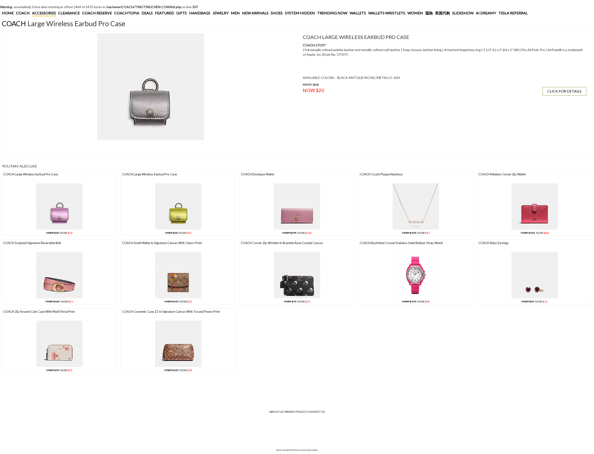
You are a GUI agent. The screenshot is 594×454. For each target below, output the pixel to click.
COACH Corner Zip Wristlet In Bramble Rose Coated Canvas (282, 243)
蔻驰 (429, 13)
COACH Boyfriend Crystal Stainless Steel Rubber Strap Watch (401, 243)
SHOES (277, 13)
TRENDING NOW (332, 13)
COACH (23, 13)
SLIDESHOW (463, 13)
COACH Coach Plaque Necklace (381, 174)
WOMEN (415, 13)
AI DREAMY (486, 13)
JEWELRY (221, 13)
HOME (8, 13)
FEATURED (164, 13)
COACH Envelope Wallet (257, 174)
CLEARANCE (69, 13)
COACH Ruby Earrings (493, 243)
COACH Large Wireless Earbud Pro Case (30, 174)
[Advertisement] (89, 149)
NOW (59, 233)
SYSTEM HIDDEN (300, 13)
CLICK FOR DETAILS (564, 91)
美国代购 (442, 13)
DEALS (147, 13)
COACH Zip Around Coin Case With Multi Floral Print (39, 311)
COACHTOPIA (126, 13)
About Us (276, 411)
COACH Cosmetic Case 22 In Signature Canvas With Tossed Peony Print (171, 311)
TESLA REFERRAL (513, 13)
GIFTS (181, 13)
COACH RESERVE (97, 13)
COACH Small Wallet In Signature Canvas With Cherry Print (162, 243)
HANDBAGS (199, 13)
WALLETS (358, 13)
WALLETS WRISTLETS (386, 13)
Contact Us (316, 411)
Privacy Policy (295, 411)
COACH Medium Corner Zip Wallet (502, 174)
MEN (235, 13)
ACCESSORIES (44, 13)
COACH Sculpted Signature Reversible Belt (32, 243)
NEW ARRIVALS (255, 13)
